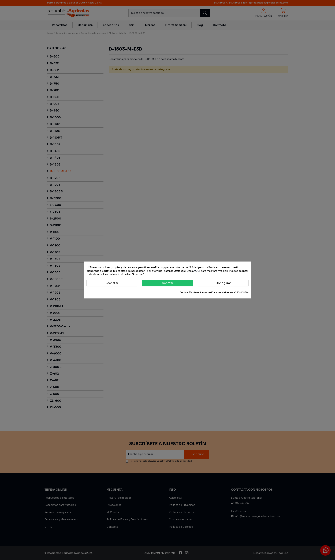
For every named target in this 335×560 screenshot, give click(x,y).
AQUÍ (196, 270)
